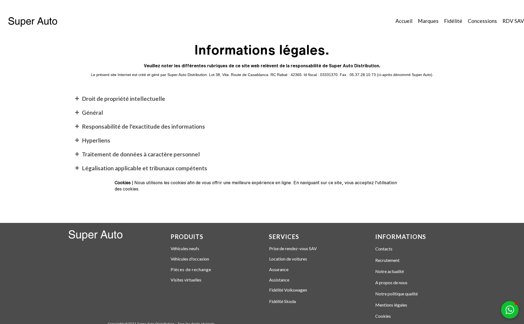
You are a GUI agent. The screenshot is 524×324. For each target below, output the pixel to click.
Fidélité (453, 21)
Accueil (403, 21)
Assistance (279, 279)
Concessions (482, 21)
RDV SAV (513, 21)
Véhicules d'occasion (190, 258)
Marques (428, 21)
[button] (510, 310)
